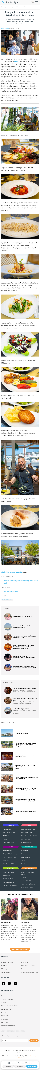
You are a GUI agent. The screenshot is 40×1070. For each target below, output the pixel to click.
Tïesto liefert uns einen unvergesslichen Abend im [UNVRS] (24, 657)
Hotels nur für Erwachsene (29, 835)
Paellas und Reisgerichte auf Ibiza (25, 811)
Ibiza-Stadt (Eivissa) (11, 591)
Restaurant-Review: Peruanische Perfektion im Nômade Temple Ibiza (26, 800)
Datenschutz (25, 962)
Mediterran (24, 850)
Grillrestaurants (25, 857)
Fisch (22, 854)
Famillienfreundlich (8, 872)
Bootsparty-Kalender (9, 832)
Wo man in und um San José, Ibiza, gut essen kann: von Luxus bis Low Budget (26, 767)
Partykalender (7, 829)
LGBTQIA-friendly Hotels (28, 829)
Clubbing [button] (11, 825)
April (23, 7)
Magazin (12, 7)
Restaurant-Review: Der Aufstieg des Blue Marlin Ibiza (24, 636)
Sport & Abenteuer (8, 879)
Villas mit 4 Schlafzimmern (10, 857)
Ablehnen (20, 1066)
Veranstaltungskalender (28, 884)
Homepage (4, 7)
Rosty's (17, 62)
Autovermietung (26, 880)
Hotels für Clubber (26, 832)
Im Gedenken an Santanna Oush (23, 616)
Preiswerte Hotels (26, 842)
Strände (23, 877)
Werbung (4, 969)
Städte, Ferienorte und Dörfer (27, 873)
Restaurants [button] (29, 846)
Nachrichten (4, 1022)
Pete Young (5, 28)
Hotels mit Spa (25, 839)
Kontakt (23, 969)
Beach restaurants (26, 864)
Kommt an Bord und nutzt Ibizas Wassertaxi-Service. (23, 626)
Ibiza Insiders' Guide (8, 842)
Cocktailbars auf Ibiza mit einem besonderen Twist (25, 755)
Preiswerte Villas (7, 850)
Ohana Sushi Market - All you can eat (24, 688)
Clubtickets (6, 835)
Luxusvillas (6, 860)
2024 (18, 7)
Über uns (4, 965)
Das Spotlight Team (7, 962)
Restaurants (5, 1015)
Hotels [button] (29, 825)
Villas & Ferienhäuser (7, 999)
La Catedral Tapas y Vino (21, 709)
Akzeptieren (32, 1066)
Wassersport (6, 875)
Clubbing (4, 1012)
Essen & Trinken (7, 600)
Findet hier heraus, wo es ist (11, 572)
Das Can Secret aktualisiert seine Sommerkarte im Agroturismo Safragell (25, 744)
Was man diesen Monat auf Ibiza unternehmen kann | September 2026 (25, 667)
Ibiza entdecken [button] (29, 868)
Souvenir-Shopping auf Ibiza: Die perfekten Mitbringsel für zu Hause (26, 789)
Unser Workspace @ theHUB (29, 972)
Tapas (23, 860)
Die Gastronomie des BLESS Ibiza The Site (25, 699)
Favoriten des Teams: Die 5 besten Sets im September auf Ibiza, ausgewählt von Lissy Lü (24, 647)
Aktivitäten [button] (10, 868)
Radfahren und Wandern (10, 885)
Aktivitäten (4, 1019)
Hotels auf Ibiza (5, 996)
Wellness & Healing (8, 882)
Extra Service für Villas (9, 864)
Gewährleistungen (6, 972)
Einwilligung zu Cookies (28, 965)
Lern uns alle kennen (20, 949)
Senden (34, 1040)
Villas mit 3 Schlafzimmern (10, 854)
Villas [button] (11, 846)
